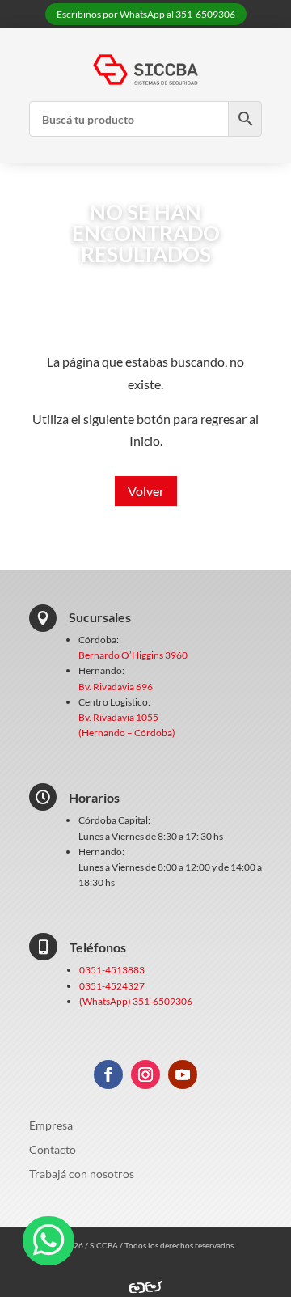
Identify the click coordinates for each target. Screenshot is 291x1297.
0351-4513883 (112, 970)
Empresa (51, 1126)
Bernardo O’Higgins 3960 (133, 655)
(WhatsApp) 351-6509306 (135, 1001)
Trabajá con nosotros (81, 1174)
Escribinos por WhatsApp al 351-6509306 (146, 14)
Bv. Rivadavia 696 (115, 686)
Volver (146, 490)
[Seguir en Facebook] (108, 1074)
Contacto (52, 1150)
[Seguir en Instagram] (145, 1074)
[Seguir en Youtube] (182, 1074)
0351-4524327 (112, 986)
